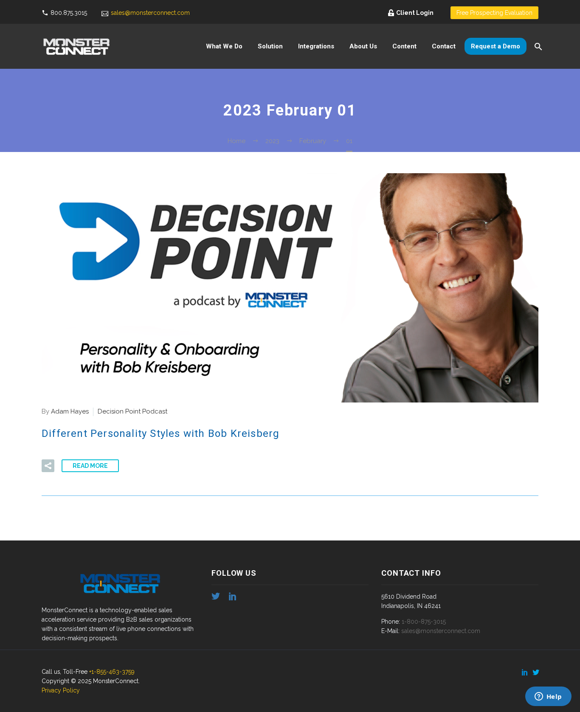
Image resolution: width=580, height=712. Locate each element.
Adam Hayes (70, 411)
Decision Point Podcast (132, 411)
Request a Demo (495, 46)
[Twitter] (535, 672)
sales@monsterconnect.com (150, 12)
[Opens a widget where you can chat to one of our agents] (548, 697)
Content (404, 46)
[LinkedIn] (524, 672)
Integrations (316, 46)
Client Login (415, 12)
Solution (270, 46)
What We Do (224, 46)
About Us (363, 46)
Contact (444, 46)
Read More (90, 465)
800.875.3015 (69, 12)
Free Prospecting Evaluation (494, 12)
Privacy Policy (61, 690)
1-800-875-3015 (424, 621)
